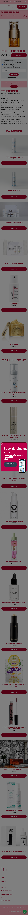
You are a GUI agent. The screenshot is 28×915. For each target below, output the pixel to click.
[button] (10, 464)
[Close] (2, 444)
